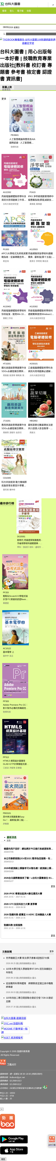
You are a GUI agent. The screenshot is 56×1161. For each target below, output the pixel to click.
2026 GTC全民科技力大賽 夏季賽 (20, 904)
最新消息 (11, 837)
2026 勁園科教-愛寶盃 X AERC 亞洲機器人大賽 (27, 914)
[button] (8, 1063)
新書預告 (6, 89)
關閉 (3, 1159)
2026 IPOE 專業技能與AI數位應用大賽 (23, 893)
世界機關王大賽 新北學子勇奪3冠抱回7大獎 (27, 958)
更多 (3, 99)
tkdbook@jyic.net (17, 1077)
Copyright (4, 1051)
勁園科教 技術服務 (13, 925)
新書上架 (7, 87)
